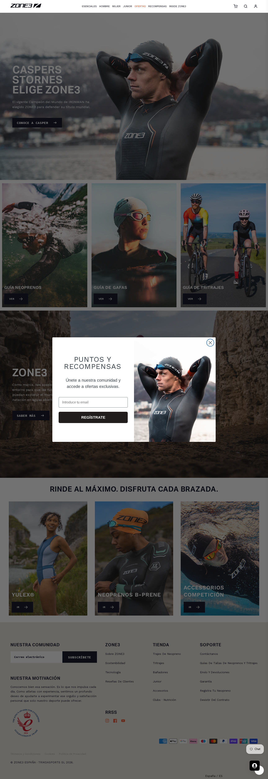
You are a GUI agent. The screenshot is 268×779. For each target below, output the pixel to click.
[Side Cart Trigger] (235, 6)
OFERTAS (140, 6)
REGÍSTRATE (93, 417)
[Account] (256, 6)
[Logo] (25, 6)
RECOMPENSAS (157, 6)
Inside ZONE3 (177, 6)
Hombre (104, 6)
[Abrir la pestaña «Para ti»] (255, 766)
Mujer (116, 6)
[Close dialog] (210, 342)
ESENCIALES (89, 6)
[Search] (245, 6)
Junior (127, 6)
